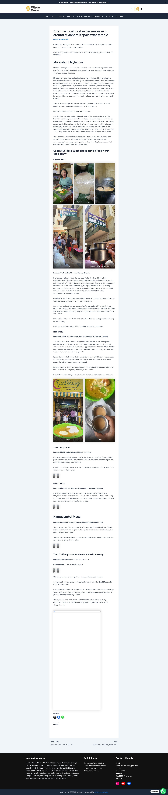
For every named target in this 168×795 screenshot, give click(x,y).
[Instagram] (117, 783)
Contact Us (120, 16)
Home (46, 16)
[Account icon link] (141, 9)
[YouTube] (123, 783)
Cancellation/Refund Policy (94, 763)
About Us (109, 16)
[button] (63, 183)
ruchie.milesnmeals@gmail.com (127, 766)
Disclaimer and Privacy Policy (95, 766)
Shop (53, 16)
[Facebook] (129, 783)
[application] (63, 16)
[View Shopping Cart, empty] (137, 9)
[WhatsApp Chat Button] (163, 791)
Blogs (60, 16)
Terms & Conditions (91, 771)
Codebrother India (101, 792)
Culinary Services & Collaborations (90, 16)
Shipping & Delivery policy (93, 768)
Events (69, 16)
